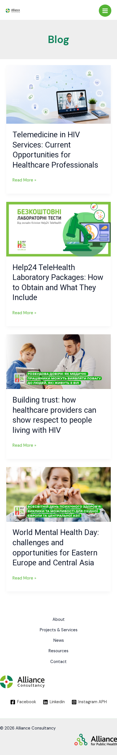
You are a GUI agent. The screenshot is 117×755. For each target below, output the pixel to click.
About (59, 619)
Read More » (24, 179)
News (58, 640)
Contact (58, 661)
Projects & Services (59, 630)
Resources (58, 651)
